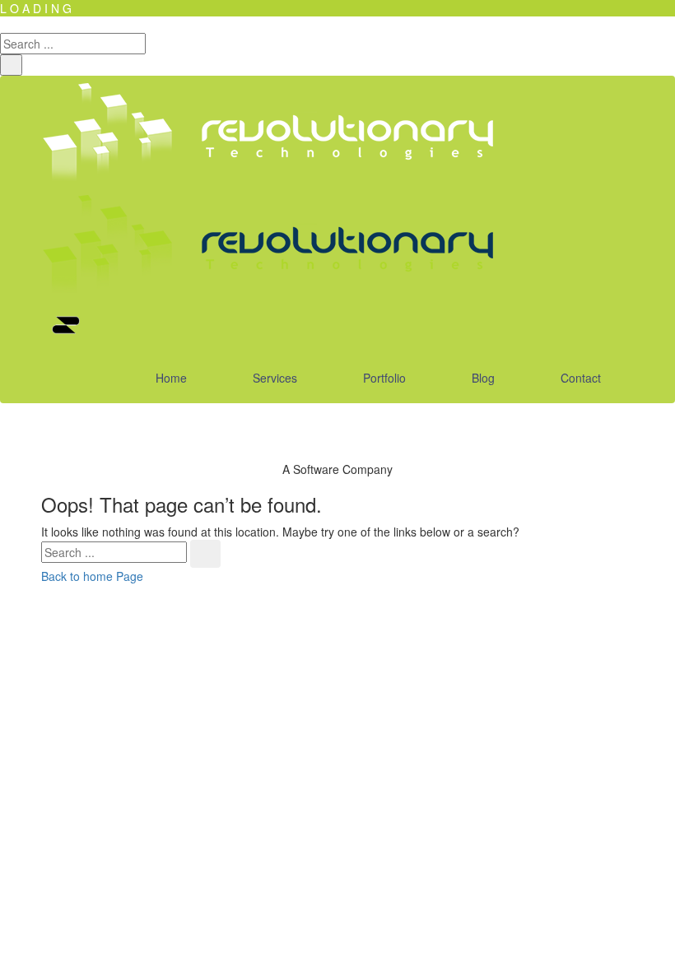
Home (171, 377)
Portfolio (384, 377)
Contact (581, 377)
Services (275, 377)
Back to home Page (92, 576)
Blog (483, 377)
